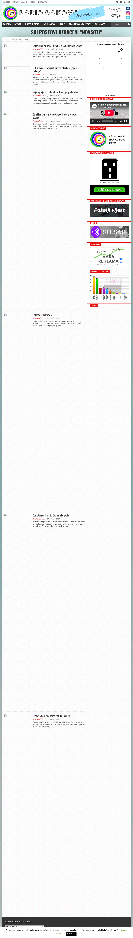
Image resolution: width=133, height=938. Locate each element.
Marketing (6, 2)
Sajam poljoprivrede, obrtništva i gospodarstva (55, 92)
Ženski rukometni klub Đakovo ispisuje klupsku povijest (55, 116)
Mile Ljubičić (38, 49)
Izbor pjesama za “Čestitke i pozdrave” (87, 24)
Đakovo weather (110, 95)
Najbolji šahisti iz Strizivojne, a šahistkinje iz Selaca (57, 45)
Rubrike (62, 24)
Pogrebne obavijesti (19, 2)
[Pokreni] (93, 121)
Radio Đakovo (42, 2)
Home (6, 39)
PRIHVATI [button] (71, 934)
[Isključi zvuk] (121, 121)
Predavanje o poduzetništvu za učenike (51, 715)
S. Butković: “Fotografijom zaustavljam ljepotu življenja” (55, 69)
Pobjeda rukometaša (42, 314)
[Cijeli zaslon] (125, 121)
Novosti (18, 24)
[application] (109, 113)
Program (32, 2)
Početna (7, 24)
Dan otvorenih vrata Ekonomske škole (51, 515)
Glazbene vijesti (32, 24)
